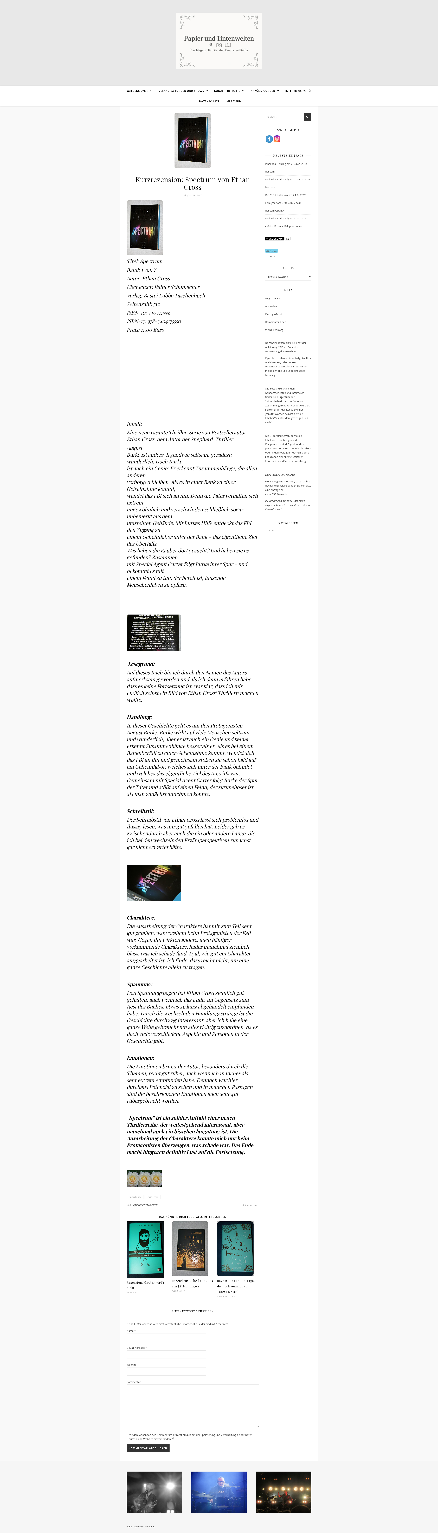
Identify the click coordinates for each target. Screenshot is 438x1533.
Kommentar (134, 1382)
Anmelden (271, 306)
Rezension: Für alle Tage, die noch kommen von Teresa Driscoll (236, 1286)
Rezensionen (139, 90)
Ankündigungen (263, 90)
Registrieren (272, 298)
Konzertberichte (227, 90)
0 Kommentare (250, 1205)
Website (132, 1364)
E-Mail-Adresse (137, 1347)
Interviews (293, 90)
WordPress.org (274, 329)
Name (131, 1330)
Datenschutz (209, 101)
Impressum (234, 101)
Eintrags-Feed (273, 314)
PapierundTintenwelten (145, 1204)
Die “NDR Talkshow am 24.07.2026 (285, 195)
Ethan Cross (152, 1197)
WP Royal (149, 1526)
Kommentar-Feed (275, 322)
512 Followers (271, 251)
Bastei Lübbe (135, 1197)
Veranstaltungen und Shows (181, 90)
